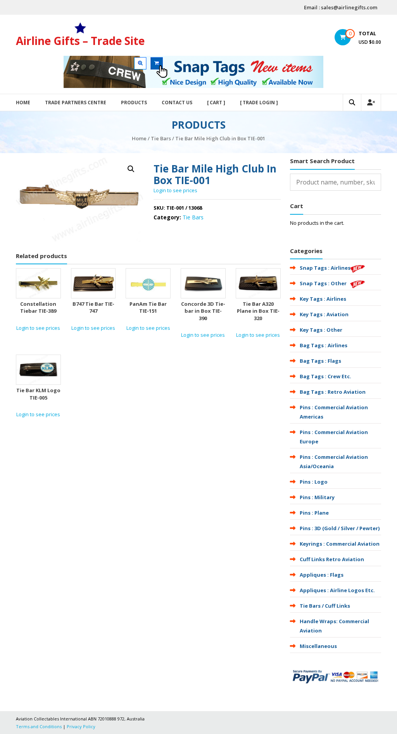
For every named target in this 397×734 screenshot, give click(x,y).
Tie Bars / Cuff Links (325, 605)
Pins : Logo (314, 481)
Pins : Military (317, 497)
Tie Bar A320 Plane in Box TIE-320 (258, 310)
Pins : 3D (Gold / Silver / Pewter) (340, 528)
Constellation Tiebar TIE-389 (38, 307)
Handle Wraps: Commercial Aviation (334, 626)
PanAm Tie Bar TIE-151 (148, 307)
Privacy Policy (81, 726)
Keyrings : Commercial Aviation (340, 543)
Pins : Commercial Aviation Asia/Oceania (334, 461)
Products (134, 102)
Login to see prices (175, 190)
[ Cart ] (216, 102)
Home (23, 102)
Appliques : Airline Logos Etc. (337, 590)
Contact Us (177, 102)
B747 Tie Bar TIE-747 (93, 307)
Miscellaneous (318, 646)
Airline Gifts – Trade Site (80, 40)
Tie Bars (161, 138)
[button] (131, 169)
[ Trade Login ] (259, 102)
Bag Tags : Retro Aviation (333, 391)
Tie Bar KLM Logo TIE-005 (38, 394)
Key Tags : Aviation (324, 314)
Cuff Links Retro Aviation (332, 559)
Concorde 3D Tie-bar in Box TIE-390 (203, 310)
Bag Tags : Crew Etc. (325, 376)
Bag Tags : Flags (320, 360)
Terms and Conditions (39, 726)
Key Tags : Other (321, 329)
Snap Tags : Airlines (325, 267)
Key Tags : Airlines (323, 298)
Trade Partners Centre (75, 102)
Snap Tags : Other (323, 283)
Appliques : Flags (321, 574)
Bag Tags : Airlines (323, 345)
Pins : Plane (314, 512)
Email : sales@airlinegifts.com (340, 7)
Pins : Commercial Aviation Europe (334, 437)
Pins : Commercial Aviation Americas (334, 412)
